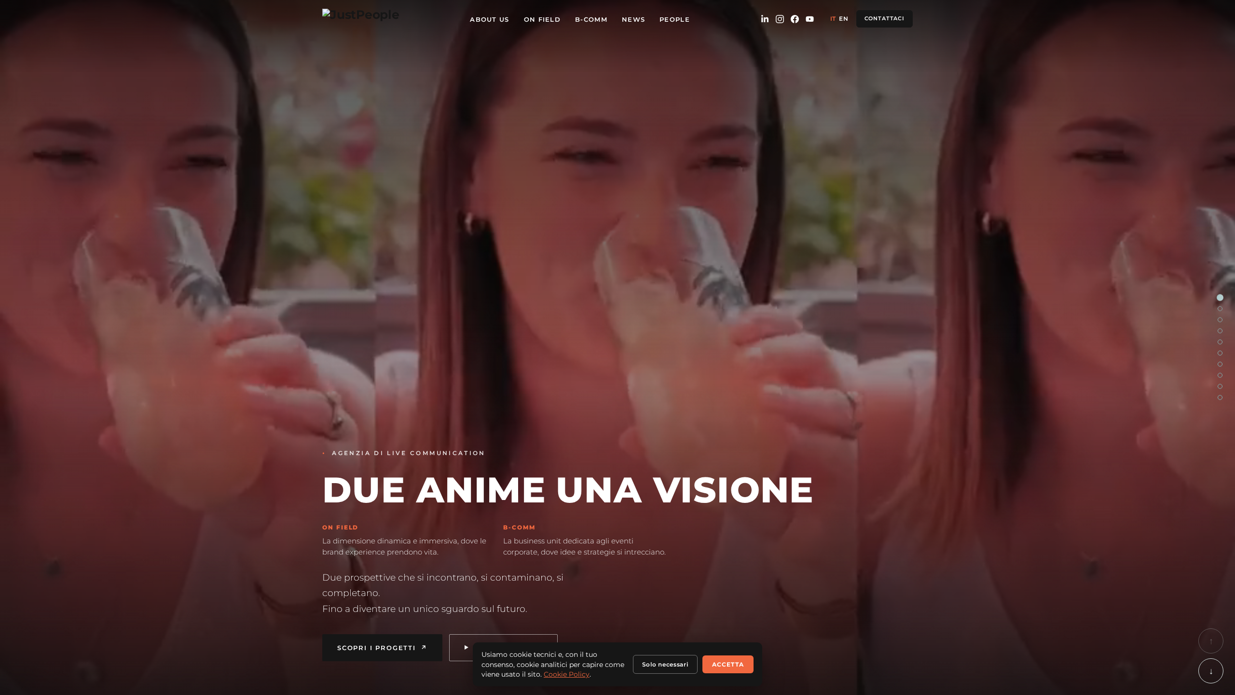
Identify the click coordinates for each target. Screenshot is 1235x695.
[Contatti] (1220, 397)
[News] (1220, 375)
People (674, 19)
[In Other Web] (1220, 364)
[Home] (1220, 297)
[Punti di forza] (1220, 320)
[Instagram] (780, 19)
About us (489, 19)
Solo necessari (665, 664)
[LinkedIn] (765, 19)
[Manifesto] (1220, 353)
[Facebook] (795, 19)
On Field (542, 19)
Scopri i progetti (382, 648)
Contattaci (884, 18)
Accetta (728, 664)
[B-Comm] (1220, 342)
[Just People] (360, 19)
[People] (1220, 386)
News (633, 19)
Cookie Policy (567, 674)
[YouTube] (810, 19)
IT (833, 18)
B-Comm (591, 19)
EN (843, 18)
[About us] (1220, 308)
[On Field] (1220, 331)
